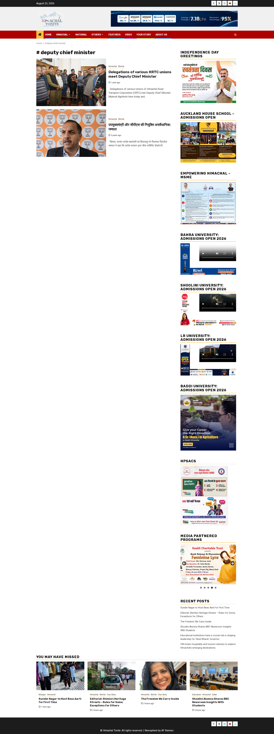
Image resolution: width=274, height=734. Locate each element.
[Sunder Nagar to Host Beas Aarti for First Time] (60, 676)
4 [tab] (212, 588)
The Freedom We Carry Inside (195, 621)
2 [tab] (205, 588)
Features (114, 34)
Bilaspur (42, 695)
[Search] (235, 35)
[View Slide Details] (208, 564)
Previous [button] (184, 563)
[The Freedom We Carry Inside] (163, 676)
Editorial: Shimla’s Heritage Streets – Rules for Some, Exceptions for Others (108, 702)
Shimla (121, 66)
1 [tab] (201, 588)
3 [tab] (208, 588)
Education (196, 695)
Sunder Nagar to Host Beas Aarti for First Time (204, 607)
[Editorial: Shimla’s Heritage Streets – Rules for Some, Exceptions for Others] (112, 676)
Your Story (144, 34)
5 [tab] (215, 588)
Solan (214, 695)
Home (48, 34)
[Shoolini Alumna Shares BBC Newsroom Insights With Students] (214, 676)
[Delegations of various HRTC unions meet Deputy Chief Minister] (71, 82)
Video (128, 34)
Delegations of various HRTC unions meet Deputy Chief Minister (139, 74)
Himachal (62, 34)
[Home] (40, 35)
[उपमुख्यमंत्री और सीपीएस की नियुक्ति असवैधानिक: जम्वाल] (71, 133)
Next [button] (232, 563)
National (81, 34)
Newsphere (151, 730)
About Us (161, 34)
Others (96, 34)
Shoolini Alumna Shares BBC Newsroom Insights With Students (210, 702)
